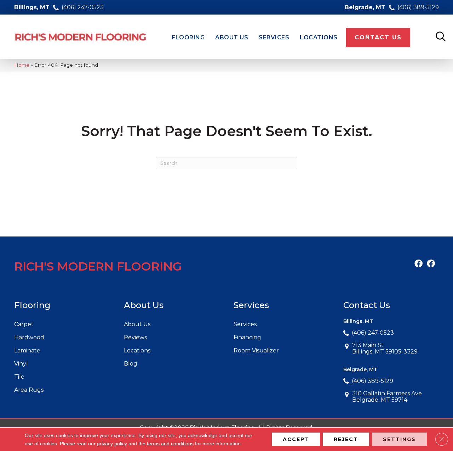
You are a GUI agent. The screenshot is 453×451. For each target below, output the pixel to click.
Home (21, 65)
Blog (130, 363)
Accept (296, 439)
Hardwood (29, 337)
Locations (137, 350)
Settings (399, 439)
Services (245, 324)
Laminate (27, 350)
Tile (19, 376)
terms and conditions (170, 443)
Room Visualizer (256, 350)
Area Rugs (29, 389)
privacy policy (112, 443)
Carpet (24, 324)
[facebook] (418, 264)
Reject (346, 439)
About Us (137, 324)
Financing (247, 337)
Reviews (135, 337)
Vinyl (21, 363)
